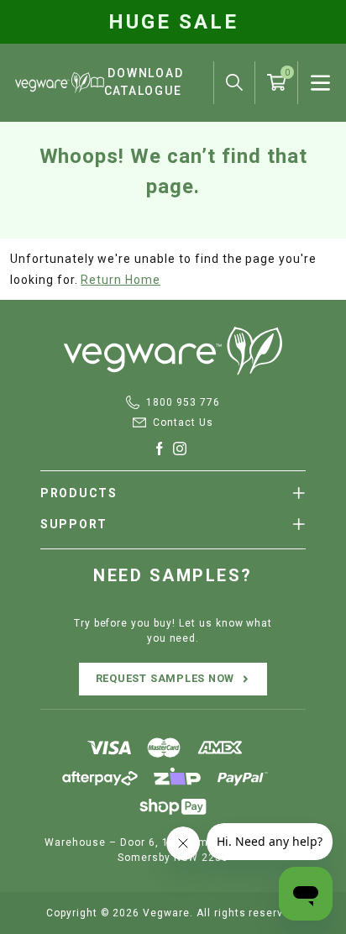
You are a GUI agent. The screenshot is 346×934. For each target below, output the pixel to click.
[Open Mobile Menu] (320, 83)
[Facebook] (163, 448)
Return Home (120, 279)
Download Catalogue (144, 81)
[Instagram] (183, 448)
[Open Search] (234, 82)
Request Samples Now (165, 678)
